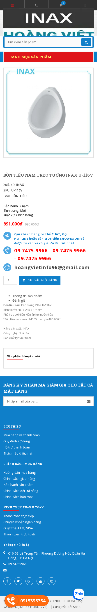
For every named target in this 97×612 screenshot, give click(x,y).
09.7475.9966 (31, 250)
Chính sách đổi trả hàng (20, 491)
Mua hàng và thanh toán (21, 435)
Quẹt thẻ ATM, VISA (18, 528)
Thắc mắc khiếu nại (17, 453)
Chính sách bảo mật (18, 497)
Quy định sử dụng (16, 441)
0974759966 (17, 564)
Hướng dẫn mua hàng (19, 472)
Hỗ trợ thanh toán (16, 447)
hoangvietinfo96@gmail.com (52, 267)
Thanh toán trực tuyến (20, 534)
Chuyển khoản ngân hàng (22, 522)
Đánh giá (18, 300)
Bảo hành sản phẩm (18, 484)
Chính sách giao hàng (19, 478)
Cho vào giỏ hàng (41, 280)
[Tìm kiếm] (86, 42)
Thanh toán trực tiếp (18, 516)
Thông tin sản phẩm (27, 296)
